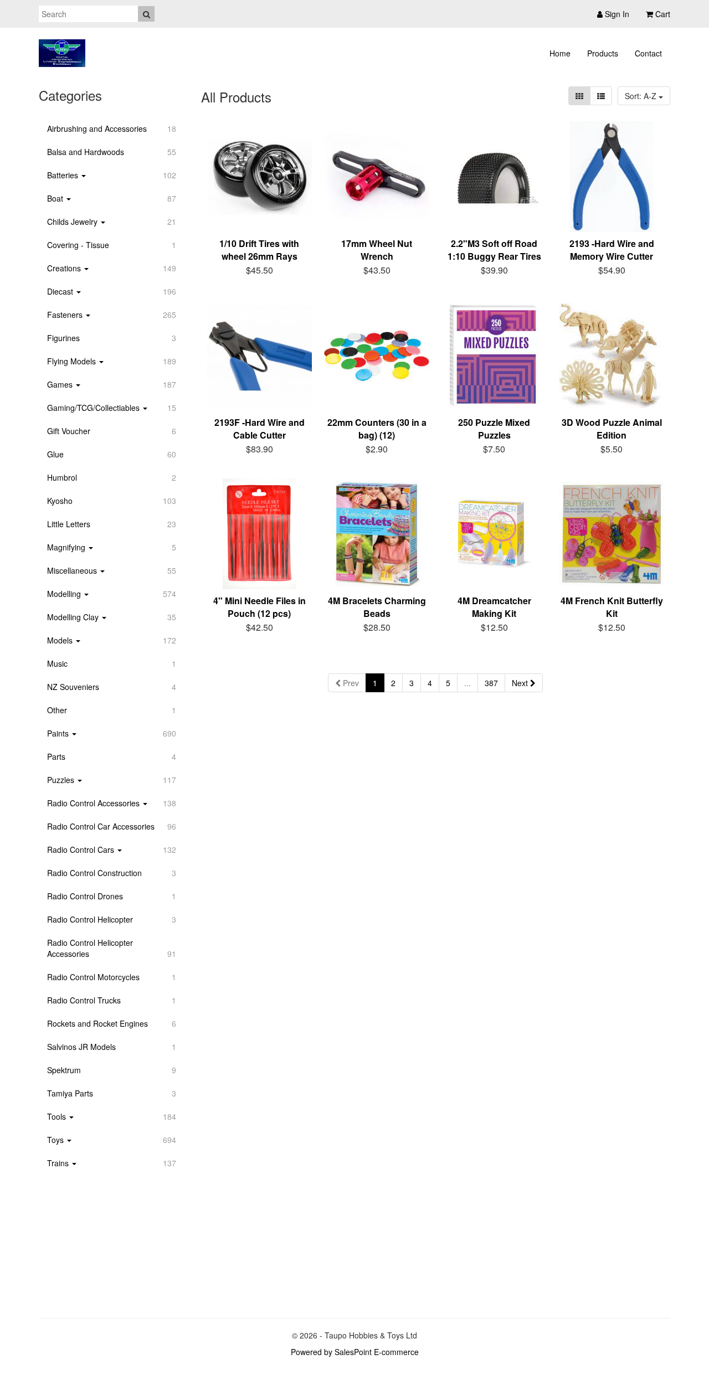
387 (491, 682)
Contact (648, 53)
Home (560, 53)
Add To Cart (266, 268)
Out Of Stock (265, 625)
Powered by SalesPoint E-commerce (355, 1351)
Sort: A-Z (642, 95)
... (467, 682)
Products (602, 53)
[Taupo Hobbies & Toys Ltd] (62, 53)
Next (521, 682)
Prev (350, 682)
